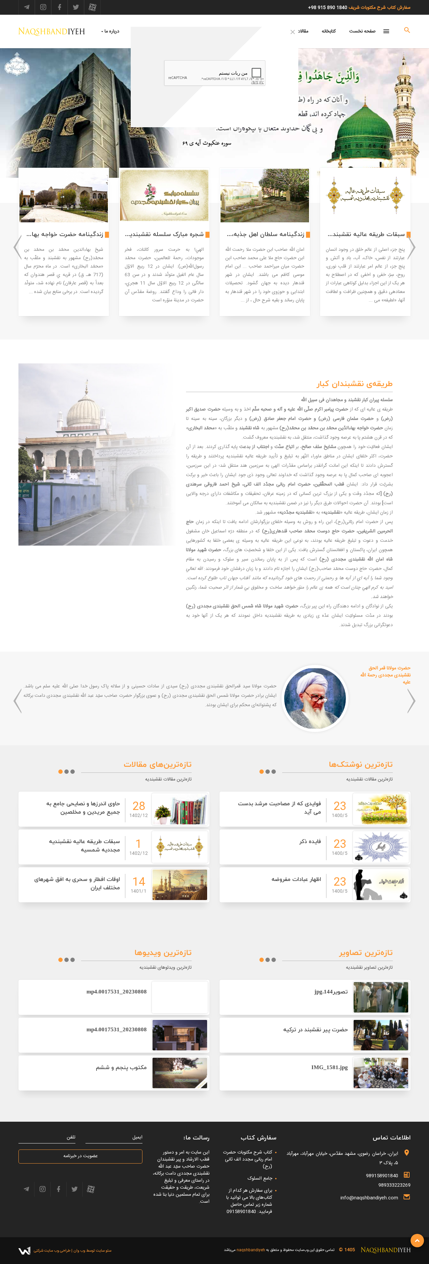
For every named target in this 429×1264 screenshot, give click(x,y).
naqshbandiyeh (251, 1250)
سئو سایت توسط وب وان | (90, 1251)
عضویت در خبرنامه (80, 1156)
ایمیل (137, 1137)
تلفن (71, 1137)
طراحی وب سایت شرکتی (52, 1251)
